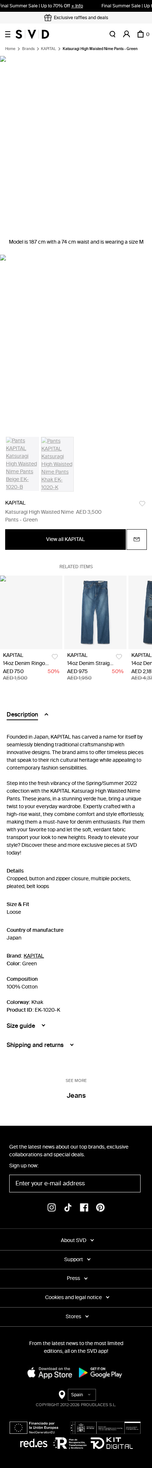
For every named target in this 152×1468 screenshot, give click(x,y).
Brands (28, 49)
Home (10, 49)
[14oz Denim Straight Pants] (95, 612)
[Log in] (126, 34)
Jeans (76, 1095)
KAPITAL (48, 49)
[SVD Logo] (32, 34)
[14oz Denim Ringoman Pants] (31, 612)
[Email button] (137, 539)
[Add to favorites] (142, 503)
